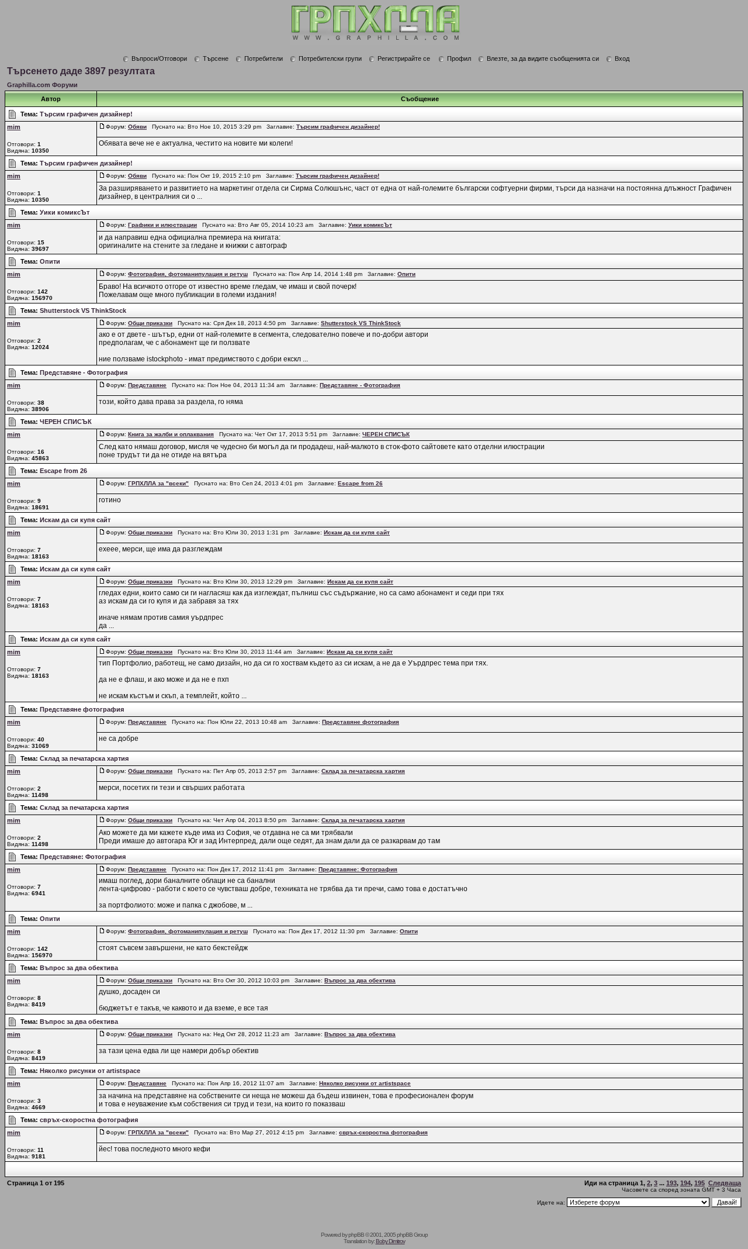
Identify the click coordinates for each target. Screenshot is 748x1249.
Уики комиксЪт (64, 212)
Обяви (137, 126)
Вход (622, 58)
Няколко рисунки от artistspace (90, 1070)
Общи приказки (150, 323)
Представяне (147, 385)
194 (685, 1182)
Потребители (263, 58)
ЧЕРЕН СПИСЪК (66, 421)
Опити (50, 261)
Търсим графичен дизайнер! (86, 114)
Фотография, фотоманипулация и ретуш (188, 274)
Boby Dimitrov (390, 1241)
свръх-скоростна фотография (89, 1119)
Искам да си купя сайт (75, 519)
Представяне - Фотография (83, 372)
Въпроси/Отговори (159, 58)
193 (671, 1182)
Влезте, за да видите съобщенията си (543, 58)
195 (699, 1182)
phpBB (356, 1234)
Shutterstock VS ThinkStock (83, 310)
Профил (459, 58)
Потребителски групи (330, 58)
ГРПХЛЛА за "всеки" (158, 483)
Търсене (215, 58)
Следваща (724, 1182)
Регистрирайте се (404, 58)
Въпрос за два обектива (79, 967)
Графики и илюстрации (162, 225)
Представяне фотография (82, 709)
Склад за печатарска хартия (84, 758)
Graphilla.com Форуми (42, 84)
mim (13, 126)
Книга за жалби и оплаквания (171, 434)
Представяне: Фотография (83, 856)
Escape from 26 (63, 470)
